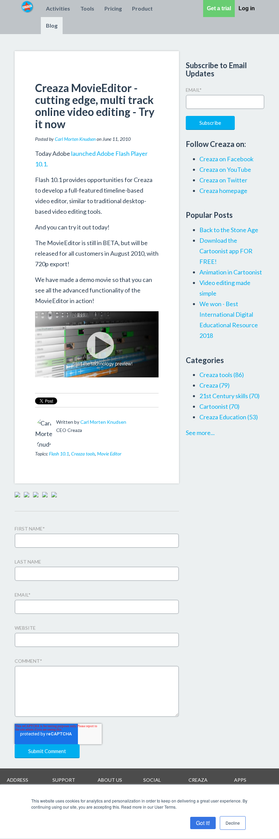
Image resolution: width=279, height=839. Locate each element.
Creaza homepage (223, 190)
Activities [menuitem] (58, 8)
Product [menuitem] (142, 8)
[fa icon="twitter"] (69, 439)
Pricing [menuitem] (113, 8)
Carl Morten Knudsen (75, 139)
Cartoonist (219, 406)
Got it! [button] (203, 823)
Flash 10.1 (59, 453)
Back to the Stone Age (228, 230)
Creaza (214, 385)
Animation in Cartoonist (230, 272)
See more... (200, 432)
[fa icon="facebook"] (60, 439)
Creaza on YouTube (225, 169)
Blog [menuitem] (52, 25)
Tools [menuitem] (87, 8)
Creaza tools (83, 453)
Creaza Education (228, 417)
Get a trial (219, 8)
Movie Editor (109, 453)
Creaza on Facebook (226, 159)
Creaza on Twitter (223, 180)
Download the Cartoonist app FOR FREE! (225, 251)
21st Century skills (229, 396)
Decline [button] (233, 823)
